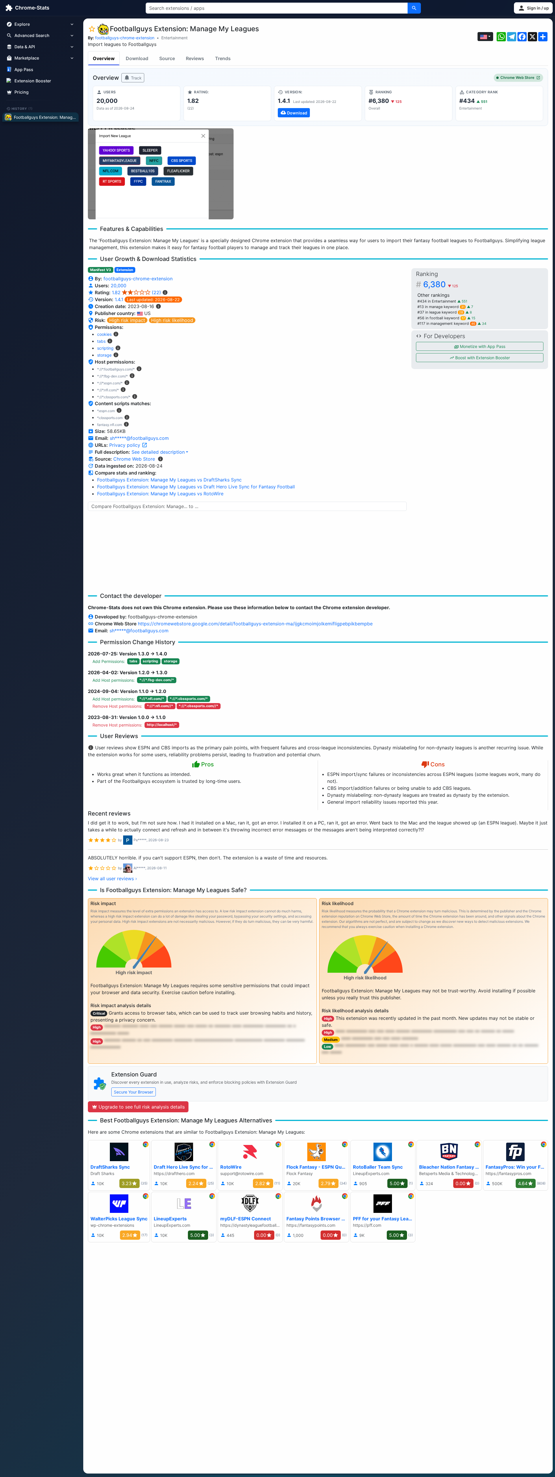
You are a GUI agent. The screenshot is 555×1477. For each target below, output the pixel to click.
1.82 (136, 292)
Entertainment (174, 37)
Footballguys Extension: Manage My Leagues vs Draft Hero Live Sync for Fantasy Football (196, 487)
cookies (104, 334)
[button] (533, 8)
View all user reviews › (112, 878)
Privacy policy (125, 445)
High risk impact (127, 320)
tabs (101, 341)
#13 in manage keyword (441, 307)
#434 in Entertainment (437, 301)
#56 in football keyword (441, 318)
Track (136, 77)
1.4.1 (119, 299)
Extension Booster (32, 80)
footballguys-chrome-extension (124, 37)
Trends (223, 58)
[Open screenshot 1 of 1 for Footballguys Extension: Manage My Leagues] (161, 173)
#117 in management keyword (446, 323)
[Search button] (414, 8)
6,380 (440, 284)
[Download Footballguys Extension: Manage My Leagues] (317, 103)
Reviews (195, 58)
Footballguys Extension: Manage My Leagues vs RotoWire (160, 493)
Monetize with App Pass (482, 346)
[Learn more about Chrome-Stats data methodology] (160, 459)
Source (167, 58)
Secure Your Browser (133, 1091)
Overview (104, 58)
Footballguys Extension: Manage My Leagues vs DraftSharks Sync (169, 480)
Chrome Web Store (517, 77)
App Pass (23, 69)
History (22, 108)
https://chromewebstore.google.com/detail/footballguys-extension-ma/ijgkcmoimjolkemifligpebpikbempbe (255, 624)
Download (137, 58)
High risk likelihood (172, 320)
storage (104, 355)
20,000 (118, 285)
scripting (105, 348)
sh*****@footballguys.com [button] (139, 438)
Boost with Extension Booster (482, 357)
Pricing (21, 92)
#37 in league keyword (440, 312)
